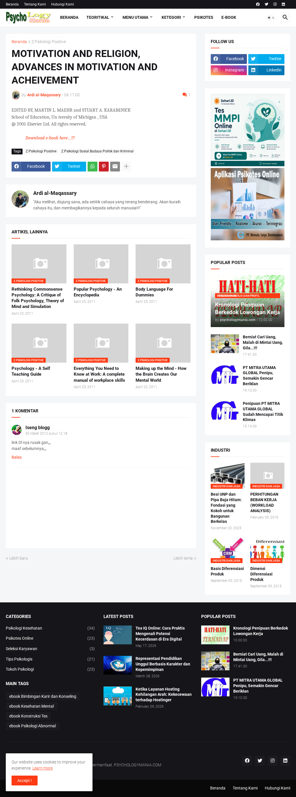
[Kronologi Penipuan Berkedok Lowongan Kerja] (215, 635)
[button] (271, 18)
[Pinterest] (104, 166)
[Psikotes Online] (247, 165)
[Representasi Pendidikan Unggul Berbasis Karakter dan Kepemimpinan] (117, 665)
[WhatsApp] (92, 166)
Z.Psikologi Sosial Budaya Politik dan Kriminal (97, 151)
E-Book (228, 17)
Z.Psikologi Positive (49, 42)
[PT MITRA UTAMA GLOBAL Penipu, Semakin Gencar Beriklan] (225, 374)
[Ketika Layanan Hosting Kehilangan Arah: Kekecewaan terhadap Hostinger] (117, 696)
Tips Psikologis (50, 659)
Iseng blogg (37, 427)
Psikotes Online (50, 638)
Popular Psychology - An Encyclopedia (98, 292)
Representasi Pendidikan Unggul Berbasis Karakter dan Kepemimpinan (163, 664)
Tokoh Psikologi (50, 669)
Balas (17, 457)
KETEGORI (171, 17)
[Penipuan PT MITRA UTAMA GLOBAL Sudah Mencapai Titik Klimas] (225, 410)
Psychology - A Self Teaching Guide (31, 371)
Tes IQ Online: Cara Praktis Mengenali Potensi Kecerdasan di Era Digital (160, 633)
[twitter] (266, 4)
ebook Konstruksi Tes (28, 716)
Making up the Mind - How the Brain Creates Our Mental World (161, 374)
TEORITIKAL (97, 17)
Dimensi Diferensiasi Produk (261, 574)
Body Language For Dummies (154, 292)
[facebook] (258, 4)
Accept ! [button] (24, 780)
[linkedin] (283, 4)
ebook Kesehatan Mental (31, 706)
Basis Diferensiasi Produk (227, 571)
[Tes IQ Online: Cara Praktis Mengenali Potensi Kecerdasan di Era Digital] (117, 635)
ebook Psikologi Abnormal (32, 726)
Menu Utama (135, 17)
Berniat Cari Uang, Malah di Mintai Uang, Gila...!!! (263, 342)
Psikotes (203, 17)
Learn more (42, 768)
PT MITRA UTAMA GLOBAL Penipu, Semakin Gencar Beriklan (259, 375)
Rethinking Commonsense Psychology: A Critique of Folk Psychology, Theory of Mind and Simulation (38, 298)
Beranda (12, 4)
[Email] (115, 166)
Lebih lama (183, 558)
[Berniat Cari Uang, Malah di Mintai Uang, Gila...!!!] (225, 343)
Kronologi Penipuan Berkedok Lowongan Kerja (260, 631)
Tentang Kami (35, 4)
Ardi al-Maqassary (55, 193)
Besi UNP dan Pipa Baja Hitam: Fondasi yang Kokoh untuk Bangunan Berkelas (226, 508)
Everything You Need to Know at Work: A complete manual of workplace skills (99, 374)
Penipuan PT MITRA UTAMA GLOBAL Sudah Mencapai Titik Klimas (263, 411)
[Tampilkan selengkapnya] (126, 166)
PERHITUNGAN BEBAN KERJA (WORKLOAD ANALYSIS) (264, 502)
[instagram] (275, 4)
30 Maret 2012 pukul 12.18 (46, 433)
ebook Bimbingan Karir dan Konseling (42, 696)
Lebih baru (18, 558)
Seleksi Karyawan (50, 648)
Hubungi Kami (62, 4)
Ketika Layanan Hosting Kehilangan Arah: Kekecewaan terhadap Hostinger (164, 694)
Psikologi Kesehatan (50, 628)
